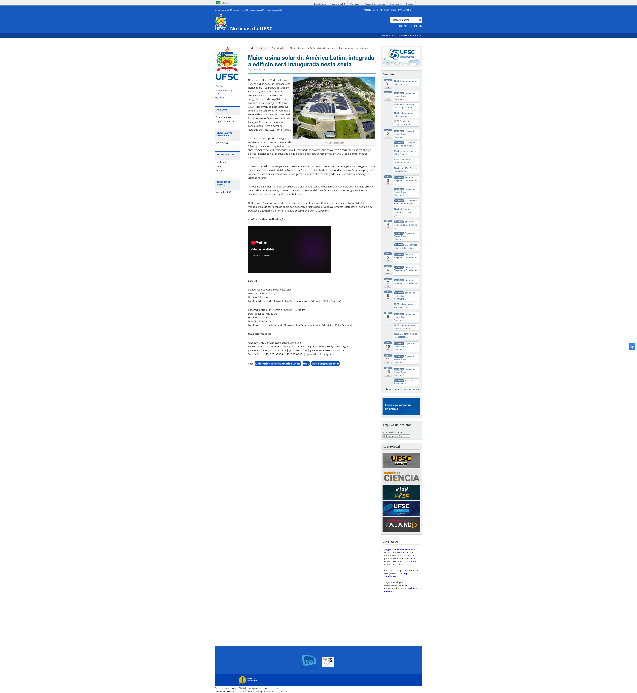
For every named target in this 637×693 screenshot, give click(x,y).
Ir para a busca (257, 10)
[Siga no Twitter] (405, 26)
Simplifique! (320, 3)
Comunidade (278, 48)
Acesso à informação (375, 3)
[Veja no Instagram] (415, 26)
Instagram (220, 170)
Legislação (395, 3)
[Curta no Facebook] (400, 26)
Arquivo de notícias (393, 432)
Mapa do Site (404, 10)
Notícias (262, 48)
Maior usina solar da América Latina (277, 363)
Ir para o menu (241, 10)
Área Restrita (388, 35)
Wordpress (271, 688)
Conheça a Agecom (225, 117)
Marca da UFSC (223, 192)
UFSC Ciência (222, 143)
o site (406, 564)
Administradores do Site (410, 35)
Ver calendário (410, 389)
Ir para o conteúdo (223, 10)
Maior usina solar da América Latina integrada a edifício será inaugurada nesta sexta (330, 48)
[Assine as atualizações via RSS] (420, 26)
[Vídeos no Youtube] (410, 26)
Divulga (219, 86)
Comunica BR (338, 3)
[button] (392, 389)
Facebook (220, 161)
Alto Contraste (388, 10)
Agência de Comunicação (399, 549)
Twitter (218, 166)
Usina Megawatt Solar (325, 363)
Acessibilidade (371, 10)
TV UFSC (219, 98)
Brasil (225, 2)
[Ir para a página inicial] (251, 48)
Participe (354, 3)
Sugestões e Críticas (226, 121)
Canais (409, 3)
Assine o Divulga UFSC (224, 92)
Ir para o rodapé (273, 10)
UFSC (306, 363)
